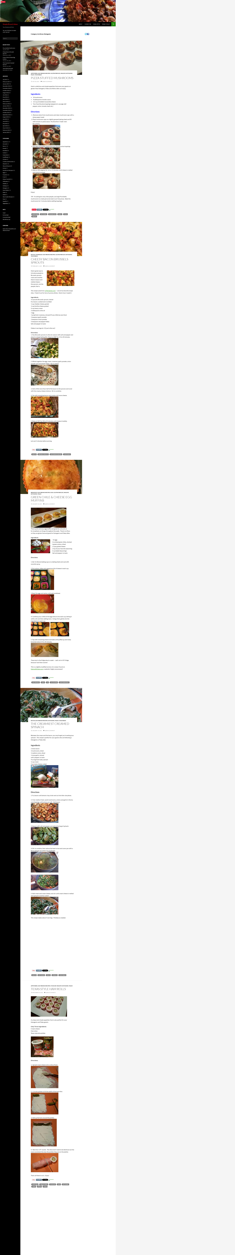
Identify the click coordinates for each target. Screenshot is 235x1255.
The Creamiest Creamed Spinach (50, 725)
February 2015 (6, 130)
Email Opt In (96, 24)
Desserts (5, 163)
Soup (4, 199)
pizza (65, 214)
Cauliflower (5, 157)
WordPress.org (6, 219)
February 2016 (6, 103)
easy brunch (35, 682)
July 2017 (5, 79)
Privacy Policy (106, 24)
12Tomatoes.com (50, 291)
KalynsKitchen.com (37, 669)
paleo (60, 214)
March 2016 (6, 101)
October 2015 (6, 112)
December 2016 (7, 86)
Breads (4, 148)
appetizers (35, 214)
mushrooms (52, 214)
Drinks (4, 168)
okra (33, 1186)
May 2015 (5, 123)
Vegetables (38, 74)
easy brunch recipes (56, 454)
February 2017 (6, 81)
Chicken (5, 159)
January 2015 (6, 132)
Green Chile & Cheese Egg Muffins (51, 498)
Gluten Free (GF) (55, 73)
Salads (4, 194)
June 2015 (5, 121)
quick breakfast (64, 682)
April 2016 (5, 99)
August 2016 (6, 92)
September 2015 (7, 114)
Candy (4, 152)
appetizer (35, 1184)
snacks (34, 216)
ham (59, 1184)
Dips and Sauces (6, 166)
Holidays (5, 185)
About (80, 24)
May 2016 (5, 97)
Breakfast (34, 492)
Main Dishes (6, 190)
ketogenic (44, 214)
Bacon (33, 254)
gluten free (54, 682)
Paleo (32, 74)
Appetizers (34, 73)
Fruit (4, 177)
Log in (4, 212)
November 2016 (7, 88)
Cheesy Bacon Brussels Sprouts (49, 260)
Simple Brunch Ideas (10, 24)
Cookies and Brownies (8, 161)
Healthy (63, 73)
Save (35, 209)
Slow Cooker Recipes (8, 197)
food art (52, 1184)
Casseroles (38, 254)
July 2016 (5, 95)
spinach (55, 975)
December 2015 (7, 108)
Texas (45, 1186)
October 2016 (6, 90)
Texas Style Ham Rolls (48, 989)
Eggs (51, 492)
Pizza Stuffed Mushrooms (52, 78)
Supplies (5, 201)
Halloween (5, 181)
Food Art (53, 986)
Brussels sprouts (43, 454)
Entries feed (5, 215)
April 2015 (5, 125)
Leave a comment (47, 81)
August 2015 (6, 117)
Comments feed (6, 217)
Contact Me (88, 24)
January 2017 (6, 84)
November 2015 (7, 110)
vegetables (67, 454)
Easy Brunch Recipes (44, 73)
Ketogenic (69, 73)
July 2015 (5, 119)
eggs (43, 682)
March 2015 (6, 128)
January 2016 (6, 106)
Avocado (5, 144)
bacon (34, 454)
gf (47, 682)
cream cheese (44, 1184)
